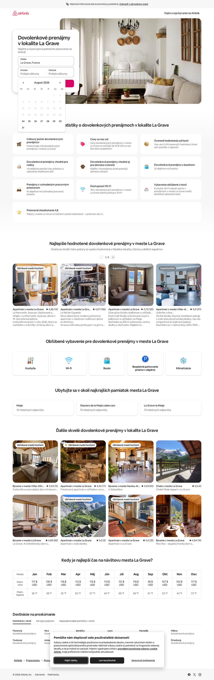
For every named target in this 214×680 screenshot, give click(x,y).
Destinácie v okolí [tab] (22, 621)
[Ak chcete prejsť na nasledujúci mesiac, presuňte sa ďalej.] (60, 83)
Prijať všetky (70, 660)
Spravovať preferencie (143, 660)
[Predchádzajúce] (101, 257)
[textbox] (31, 74)
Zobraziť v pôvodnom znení (133, 4)
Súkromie (40, 674)
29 (54, 121)
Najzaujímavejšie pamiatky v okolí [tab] (76, 621)
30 (60, 121)
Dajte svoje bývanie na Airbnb (181, 13)
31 (23, 127)
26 (35, 121)
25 (29, 121)
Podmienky (53, 674)
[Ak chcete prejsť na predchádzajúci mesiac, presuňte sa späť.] (23, 83)
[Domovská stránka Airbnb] (21, 13)
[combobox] (45, 63)
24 (23, 121)
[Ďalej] (112, 257)
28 (48, 121)
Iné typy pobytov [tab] (45, 621)
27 (41, 121)
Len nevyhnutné (107, 660)
